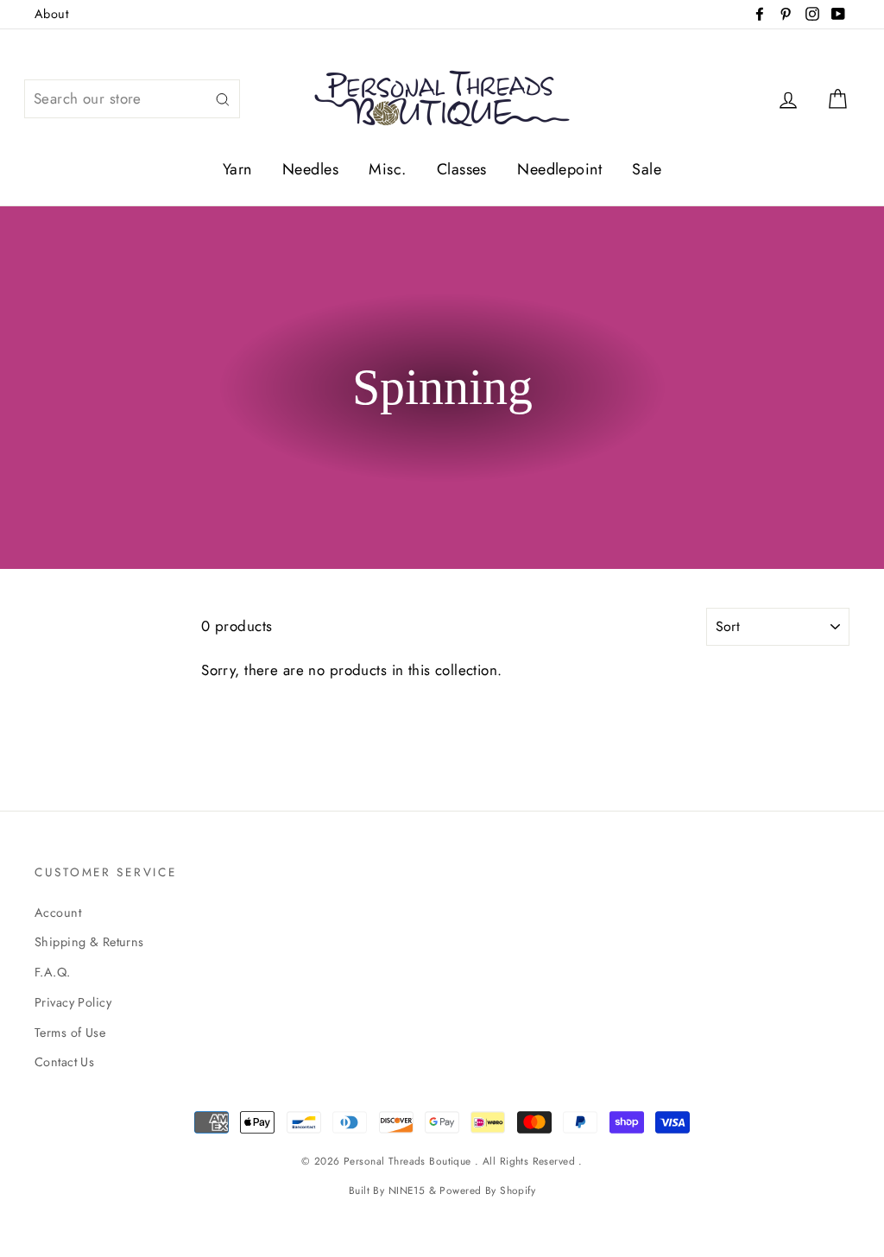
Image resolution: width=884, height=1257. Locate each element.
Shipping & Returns (89, 942)
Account (58, 912)
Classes (462, 169)
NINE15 (407, 1190)
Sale (646, 169)
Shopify (517, 1190)
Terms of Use (70, 1032)
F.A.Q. (53, 972)
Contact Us (64, 1062)
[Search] (222, 99)
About (51, 13)
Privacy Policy (73, 1002)
